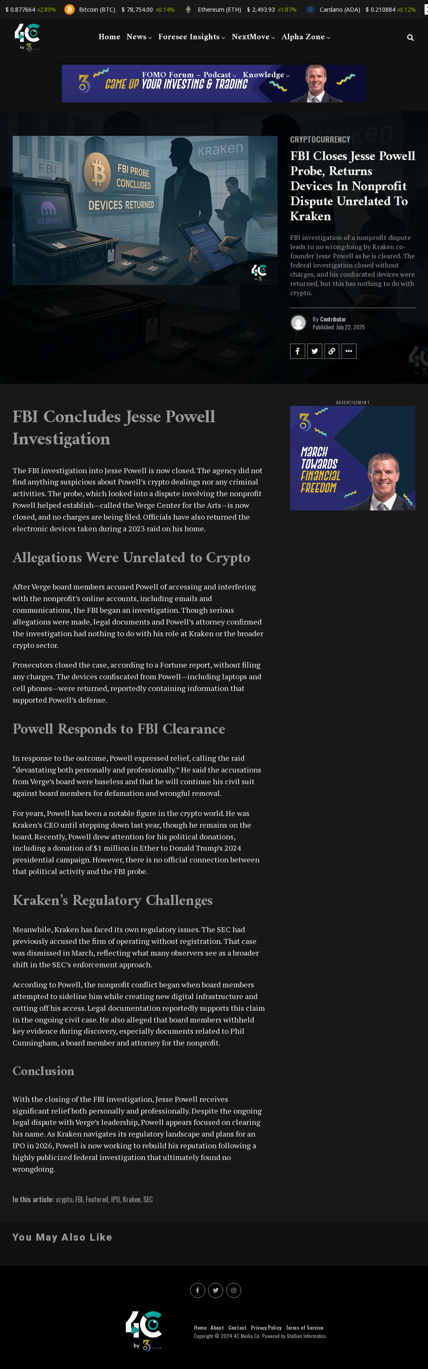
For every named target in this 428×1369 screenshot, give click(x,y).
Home (109, 37)
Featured (97, 1199)
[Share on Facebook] (297, 351)
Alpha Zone (303, 37)
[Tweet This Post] (314, 351)
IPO (115, 1199)
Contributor (333, 318)
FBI (79, 1199)
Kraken (131, 1199)
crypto (64, 1199)
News (136, 37)
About (217, 1327)
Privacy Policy (266, 1327)
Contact (237, 1327)
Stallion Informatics (306, 1335)
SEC (148, 1199)
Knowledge (263, 75)
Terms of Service (304, 1327)
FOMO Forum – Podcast (186, 75)
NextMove (251, 37)
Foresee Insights (188, 37)
